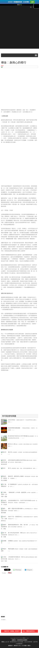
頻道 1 (25, 645)
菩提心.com (5, 642)
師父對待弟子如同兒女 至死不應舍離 (18, 436)
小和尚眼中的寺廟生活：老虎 (16, 557)
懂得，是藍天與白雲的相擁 (15, 508)
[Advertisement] (19, 29)
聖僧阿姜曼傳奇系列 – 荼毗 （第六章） (18, 525)
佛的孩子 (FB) (17, 645)
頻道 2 (29, 645)
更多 (36, 6)
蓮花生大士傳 (11, 444)
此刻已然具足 (11, 420)
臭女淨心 (10, 452)
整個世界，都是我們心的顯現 (16, 476)
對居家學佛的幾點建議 (14, 428)
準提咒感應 (11, 549)
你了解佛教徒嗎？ (13, 484)
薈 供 (9, 468)
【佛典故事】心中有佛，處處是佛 (17, 492)
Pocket (4, 573)
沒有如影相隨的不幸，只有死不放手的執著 (19, 500)
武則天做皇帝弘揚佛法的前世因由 (17, 460)
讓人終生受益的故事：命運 (15, 533)
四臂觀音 (10, 541)
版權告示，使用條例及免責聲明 (19, 640)
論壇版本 (10, 645)
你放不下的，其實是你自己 (15, 517)
